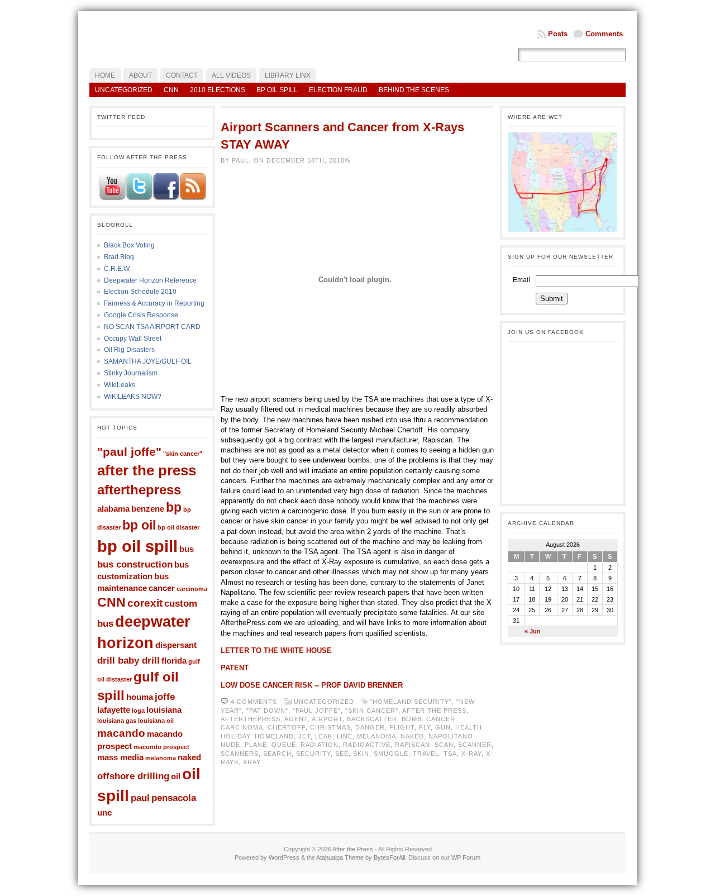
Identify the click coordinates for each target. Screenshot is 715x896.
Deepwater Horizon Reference (150, 280)
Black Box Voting (129, 245)
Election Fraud (338, 90)
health (468, 727)
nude (230, 744)
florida (174, 660)
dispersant (176, 645)
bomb (412, 719)
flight (401, 727)
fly (425, 727)
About (140, 75)
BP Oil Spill (277, 90)
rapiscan (412, 744)
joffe (165, 696)
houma (139, 697)
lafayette (113, 710)
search (277, 753)
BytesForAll (389, 857)
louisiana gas (116, 720)
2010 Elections (217, 90)
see (342, 753)
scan (444, 744)
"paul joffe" (129, 451)
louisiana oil (156, 720)
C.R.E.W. (117, 269)
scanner (475, 744)
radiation (320, 744)
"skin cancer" (182, 453)
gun (443, 727)
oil (175, 776)
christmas (330, 727)
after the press (146, 470)
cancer (162, 588)
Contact (182, 75)
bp (174, 507)
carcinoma (192, 588)
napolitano (450, 736)
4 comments (254, 701)
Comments (604, 34)
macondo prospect (161, 747)
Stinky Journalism (131, 373)
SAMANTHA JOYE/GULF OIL (148, 361)
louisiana (164, 710)
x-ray (471, 753)
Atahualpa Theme (340, 857)
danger (370, 727)
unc (104, 812)
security (313, 753)
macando (121, 733)
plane (256, 744)
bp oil (139, 525)
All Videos (231, 75)
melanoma (160, 758)
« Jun (533, 631)
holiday (235, 736)
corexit (145, 603)
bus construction (135, 564)
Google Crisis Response (141, 315)
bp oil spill (137, 546)
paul (140, 797)
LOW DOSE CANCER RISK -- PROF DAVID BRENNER (312, 685)
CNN (171, 90)
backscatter (372, 719)
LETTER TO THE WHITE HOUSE (276, 650)
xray (252, 762)
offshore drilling (133, 775)
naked (189, 757)
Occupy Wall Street (132, 338)
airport (327, 719)
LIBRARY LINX (288, 75)
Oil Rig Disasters (129, 350)
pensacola (173, 797)
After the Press (352, 849)
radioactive (366, 744)
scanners (240, 753)
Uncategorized (123, 90)
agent (296, 719)
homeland (274, 736)
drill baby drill (128, 660)
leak (323, 736)
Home (105, 75)
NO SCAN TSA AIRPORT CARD (152, 327)
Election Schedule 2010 (140, 292)
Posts (558, 34)
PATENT (235, 668)
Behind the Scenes (414, 90)
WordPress (284, 857)
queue (283, 744)
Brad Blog (119, 257)
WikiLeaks (119, 385)
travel (426, 753)
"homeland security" (411, 701)
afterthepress (139, 489)
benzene (147, 508)
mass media (120, 757)
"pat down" (267, 710)
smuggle (391, 753)
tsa (450, 753)
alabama (113, 508)
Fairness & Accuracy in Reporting (154, 303)
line (344, 736)
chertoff (287, 727)
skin (361, 753)
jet (304, 736)
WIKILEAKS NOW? (132, 397)
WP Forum (465, 857)
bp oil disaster (178, 527)
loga (138, 710)
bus (186, 549)
